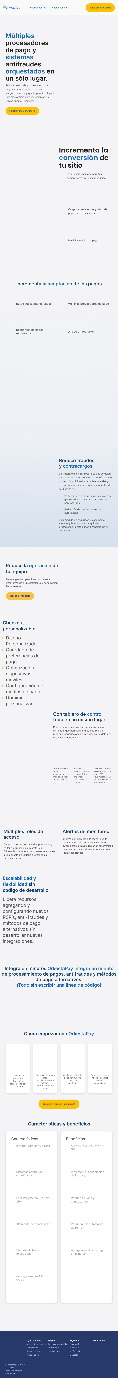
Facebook (74, 1344)
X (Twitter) (75, 1351)
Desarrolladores (37, 7)
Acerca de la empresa (36, 1344)
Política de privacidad (58, 1344)
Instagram (74, 1347)
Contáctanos (32, 1347)
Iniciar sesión (59, 7)
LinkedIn (74, 1355)
